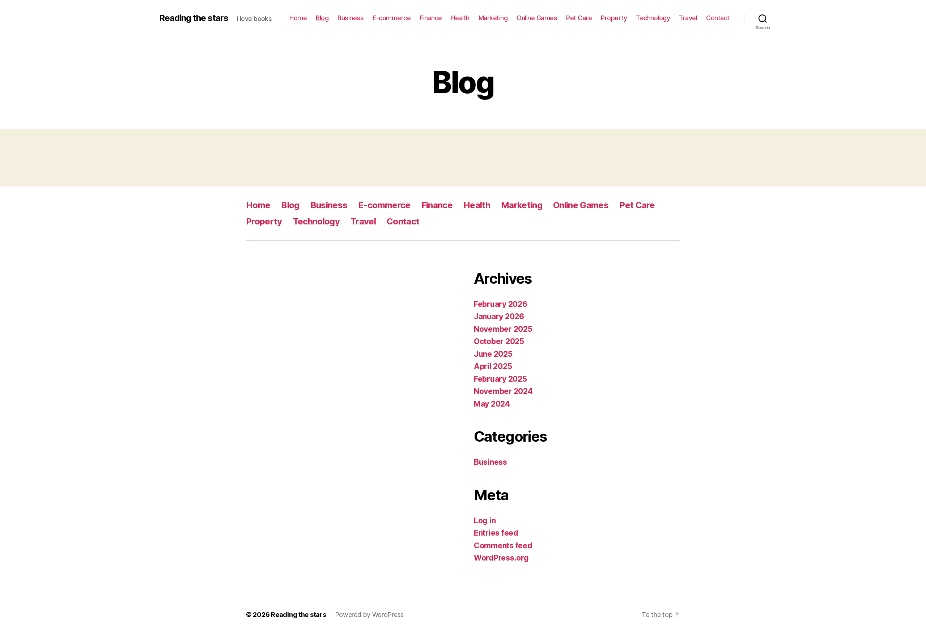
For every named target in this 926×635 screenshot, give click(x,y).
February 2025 (500, 378)
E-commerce (392, 18)
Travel (688, 18)
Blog (322, 18)
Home (298, 18)
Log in (485, 520)
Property (614, 18)
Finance (431, 18)
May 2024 (492, 403)
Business (350, 18)
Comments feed (503, 545)
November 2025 (503, 329)
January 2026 (499, 316)
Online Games (537, 18)
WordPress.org (501, 557)
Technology (653, 18)
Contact (718, 18)
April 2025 (493, 366)
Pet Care (579, 18)
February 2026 (500, 304)
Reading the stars (193, 18)
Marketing (493, 18)
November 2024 (503, 391)
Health (460, 18)
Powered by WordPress (369, 614)
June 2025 (493, 354)
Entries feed (496, 532)
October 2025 (499, 341)
